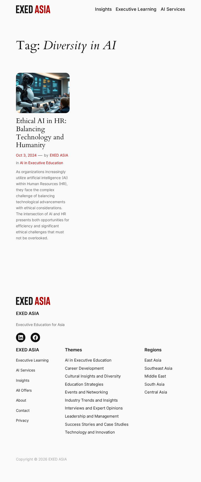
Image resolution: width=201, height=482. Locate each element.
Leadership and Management (92, 416)
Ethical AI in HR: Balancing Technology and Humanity (41, 133)
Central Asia (155, 392)
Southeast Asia (158, 368)
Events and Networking (86, 392)
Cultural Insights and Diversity (93, 376)
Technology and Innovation (90, 432)
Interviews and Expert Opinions (94, 408)
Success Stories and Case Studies (97, 424)
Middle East (155, 376)
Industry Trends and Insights (91, 400)
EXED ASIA (59, 155)
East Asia (152, 360)
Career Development (84, 368)
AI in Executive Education (41, 162)
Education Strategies (84, 384)
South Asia (154, 384)
